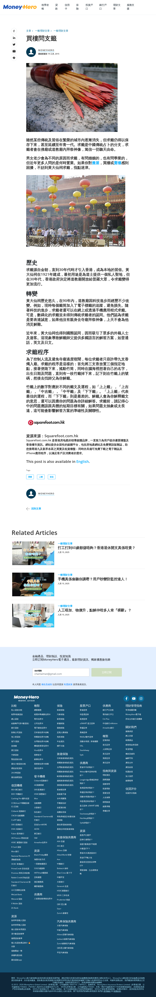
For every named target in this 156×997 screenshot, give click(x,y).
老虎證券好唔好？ (87, 787)
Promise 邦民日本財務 (20, 873)
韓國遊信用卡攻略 (41, 736)
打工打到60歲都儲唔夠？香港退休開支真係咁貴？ (96, 547)
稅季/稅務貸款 (17, 714)
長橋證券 (83, 732)
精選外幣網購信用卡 (42, 714)
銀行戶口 (103, 6)
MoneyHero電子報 (133, 714)
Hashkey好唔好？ (87, 818)
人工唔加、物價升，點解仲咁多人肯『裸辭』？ (94, 610)
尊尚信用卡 (38, 719)
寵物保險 (60, 727)
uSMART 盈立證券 (87, 723)
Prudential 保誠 (63, 899)
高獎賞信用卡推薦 (41, 764)
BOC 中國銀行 (17, 794)
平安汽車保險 (62, 952)
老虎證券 (83, 719)
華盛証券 (83, 727)
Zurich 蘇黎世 (62, 913)
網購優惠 (37, 710)
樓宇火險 (60, 746)
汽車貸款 (15, 755)
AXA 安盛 (61, 841)
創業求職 (106, 806)
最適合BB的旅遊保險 (65, 829)
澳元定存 (106, 762)
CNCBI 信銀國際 (18, 815)
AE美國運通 (39, 785)
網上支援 (129, 735)
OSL (81, 746)
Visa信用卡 (38, 750)
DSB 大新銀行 (17, 829)
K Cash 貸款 (16, 847)
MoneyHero (46, 50)
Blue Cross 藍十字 (64, 873)
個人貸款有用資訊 (18, 929)
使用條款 (107, 991)
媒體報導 (129, 780)
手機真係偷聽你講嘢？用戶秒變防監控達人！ (93, 578)
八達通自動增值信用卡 (43, 898)
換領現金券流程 (132, 744)
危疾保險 (60, 736)
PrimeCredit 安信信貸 (20, 868)
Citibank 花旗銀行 (18, 811)
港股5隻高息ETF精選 (88, 844)
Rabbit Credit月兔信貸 (20, 877)
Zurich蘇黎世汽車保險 (66, 943)
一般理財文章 (42, 30)
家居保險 (60, 719)
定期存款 (106, 740)
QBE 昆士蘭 (62, 904)
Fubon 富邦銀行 (17, 833)
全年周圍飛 (61, 798)
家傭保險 (60, 723)
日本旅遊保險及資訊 (65, 758)
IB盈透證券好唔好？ (88, 801)
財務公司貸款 (16, 732)
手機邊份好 (61, 803)
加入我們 (129, 776)
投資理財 (106, 788)
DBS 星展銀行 (17, 824)
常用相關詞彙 (131, 710)
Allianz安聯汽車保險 (65, 934)
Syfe (81, 755)
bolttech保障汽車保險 (66, 939)
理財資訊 (106, 775)
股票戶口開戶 (85, 835)
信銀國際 (37, 803)
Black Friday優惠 (41, 855)
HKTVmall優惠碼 (41, 873)
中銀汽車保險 (62, 930)
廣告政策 (129, 767)
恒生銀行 (37, 812)
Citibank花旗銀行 (41, 780)
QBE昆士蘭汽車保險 (65, 948)
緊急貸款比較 (16, 759)
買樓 (30, 477)
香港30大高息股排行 (88, 853)
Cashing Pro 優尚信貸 (20, 798)
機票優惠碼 (38, 886)
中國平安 (60, 877)
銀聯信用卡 (38, 759)
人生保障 (106, 797)
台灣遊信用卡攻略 (41, 741)
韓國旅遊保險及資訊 (65, 771)
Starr (59, 908)
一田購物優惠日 (40, 864)
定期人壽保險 (62, 732)
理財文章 (117, 6)
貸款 (56, 6)
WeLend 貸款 (16, 899)
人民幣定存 (107, 749)
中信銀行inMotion (110, 723)
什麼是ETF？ (85, 848)
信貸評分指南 (131, 793)
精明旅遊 (106, 802)
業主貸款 (15, 750)
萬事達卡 (37, 755)
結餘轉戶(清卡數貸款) (20, 723)
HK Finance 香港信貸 (19, 838)
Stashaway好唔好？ (88, 813)
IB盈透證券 (84, 714)
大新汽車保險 (62, 925)
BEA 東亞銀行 (17, 789)
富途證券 (83, 710)
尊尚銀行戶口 (108, 714)
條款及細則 (130, 753)
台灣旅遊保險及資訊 (65, 767)
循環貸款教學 (16, 938)
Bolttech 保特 (62, 868)
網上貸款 (15, 719)
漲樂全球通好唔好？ (88, 796)
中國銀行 (60, 864)
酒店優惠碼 (38, 882)
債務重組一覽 (16, 951)
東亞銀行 (37, 833)
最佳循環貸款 (16, 777)
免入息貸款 (15, 736)
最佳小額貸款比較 (18, 764)
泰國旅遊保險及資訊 (65, 762)
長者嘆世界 (61, 789)
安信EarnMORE (40, 824)
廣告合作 (129, 762)
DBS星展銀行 (39, 789)
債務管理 (106, 784)
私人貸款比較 (16, 710)
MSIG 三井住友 (63, 895)
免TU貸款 (15, 741)
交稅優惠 (37, 877)
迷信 (51, 477)
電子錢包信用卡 (40, 727)
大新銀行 (37, 807)
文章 (28, 30)
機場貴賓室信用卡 (41, 746)
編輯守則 (129, 758)
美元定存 (106, 753)
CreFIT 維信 (16, 820)
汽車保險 (60, 714)
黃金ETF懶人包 (86, 857)
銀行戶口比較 (108, 710)
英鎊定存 (106, 758)
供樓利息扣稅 (16, 955)
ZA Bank (14, 908)
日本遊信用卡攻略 (41, 732)
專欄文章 (106, 811)
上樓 (41, 477)
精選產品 (129, 740)
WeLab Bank (16, 894)
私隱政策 (129, 771)
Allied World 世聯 (64, 855)
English (82, 461)
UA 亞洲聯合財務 (18, 890)
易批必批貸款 (16, 768)
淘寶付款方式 (39, 859)
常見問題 (129, 749)
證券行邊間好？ (86, 839)
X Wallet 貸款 (16, 903)
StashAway (84, 750)
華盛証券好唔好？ (87, 792)
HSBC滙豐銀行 (40, 794)
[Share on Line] (14, 58)
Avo (58, 859)
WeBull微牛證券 (86, 736)
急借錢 (14, 746)
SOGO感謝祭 (39, 868)
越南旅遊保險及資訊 (65, 780)
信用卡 (67, 6)
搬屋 (95, 162)
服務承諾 (129, 731)
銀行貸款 (15, 727)
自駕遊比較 (61, 807)
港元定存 (106, 744)
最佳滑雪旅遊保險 (64, 824)
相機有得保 (61, 812)
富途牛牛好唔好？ (87, 767)
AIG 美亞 (60, 846)
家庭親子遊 (61, 794)
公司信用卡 (38, 723)
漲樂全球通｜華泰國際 (89, 741)
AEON (36, 829)
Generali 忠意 (62, 886)
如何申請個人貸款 (18, 920)
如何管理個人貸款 (18, 925)
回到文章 (36, 508)
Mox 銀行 (15, 851)
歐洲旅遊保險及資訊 (65, 776)
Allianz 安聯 (62, 850)
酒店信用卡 (38, 768)
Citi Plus (106, 719)
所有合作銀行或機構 (134, 719)
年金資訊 (60, 741)
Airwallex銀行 (108, 727)
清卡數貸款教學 (17, 933)
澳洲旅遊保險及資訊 (65, 785)
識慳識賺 (106, 779)
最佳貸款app (16, 960)
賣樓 (117, 162)
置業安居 (106, 793)
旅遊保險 (60, 710)
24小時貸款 (16, 772)
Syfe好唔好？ (85, 822)
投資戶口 (89, 6)
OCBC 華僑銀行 (17, 864)
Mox (36, 798)
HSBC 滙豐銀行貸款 (19, 842)
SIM (35, 838)
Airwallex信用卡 (40, 842)
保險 (77, 6)
